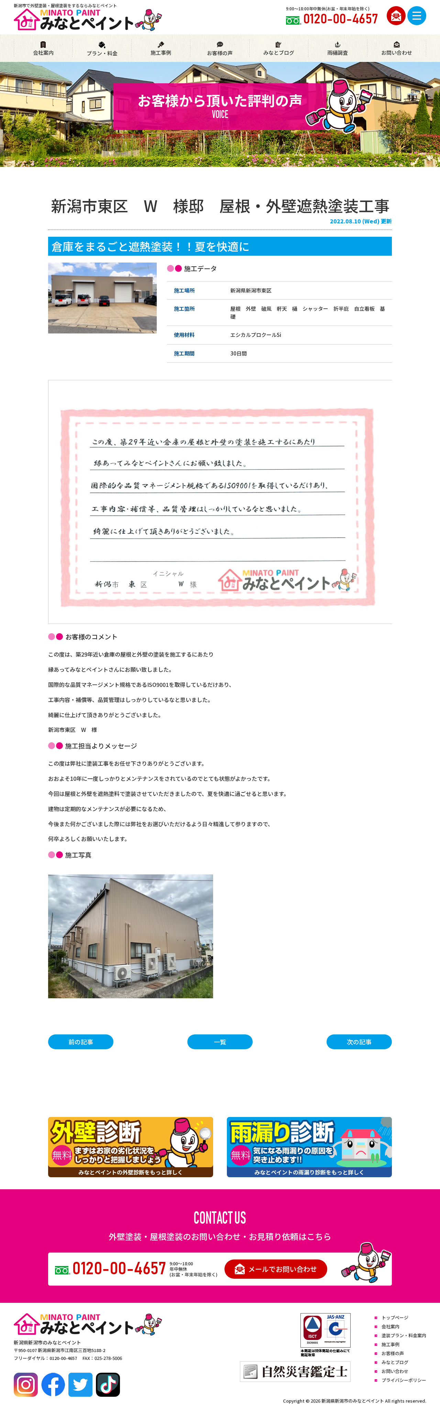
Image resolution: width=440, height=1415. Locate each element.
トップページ (395, 1317)
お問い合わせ (396, 52)
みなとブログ (278, 52)
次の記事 (359, 1041)
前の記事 (80, 1041)
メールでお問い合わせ (282, 1269)
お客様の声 (220, 52)
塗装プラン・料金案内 (404, 1335)
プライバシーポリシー (404, 1380)
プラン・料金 (102, 53)
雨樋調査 (337, 52)
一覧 (220, 1041)
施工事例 (161, 52)
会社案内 (43, 52)
